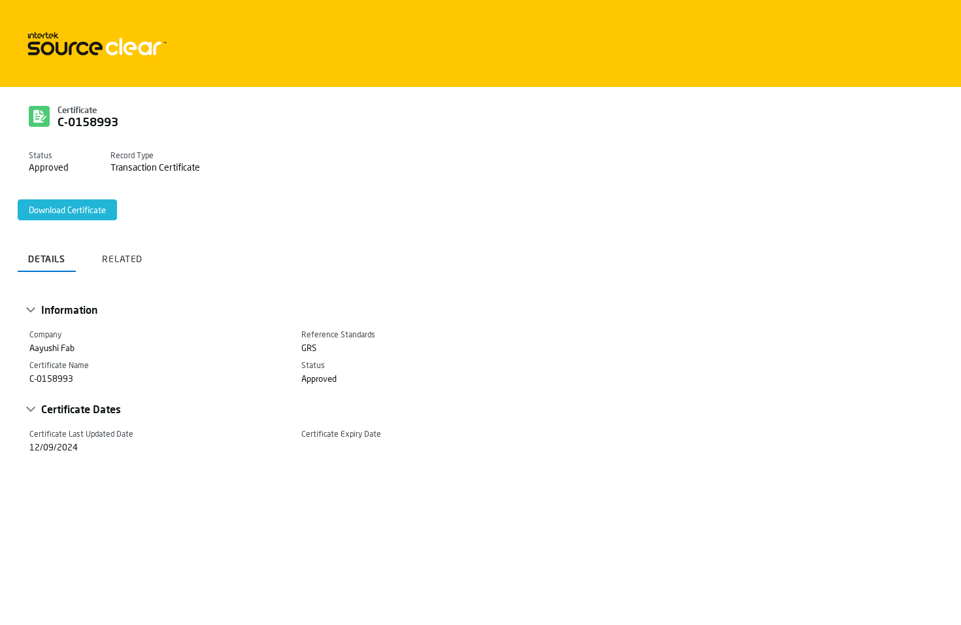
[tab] (47, 254)
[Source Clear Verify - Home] (95, 43)
